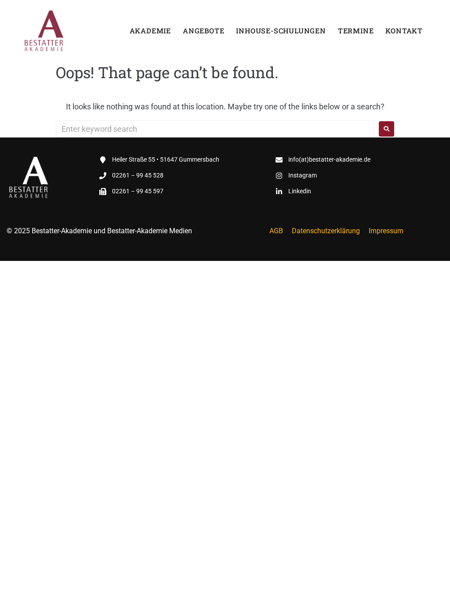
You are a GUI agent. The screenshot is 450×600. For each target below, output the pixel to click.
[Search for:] (215, 128)
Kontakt (404, 30)
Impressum (386, 231)
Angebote (203, 30)
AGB (276, 231)
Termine (356, 30)
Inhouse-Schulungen (281, 30)
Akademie (150, 30)
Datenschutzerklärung (326, 231)
